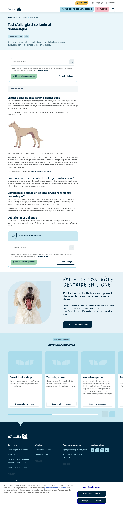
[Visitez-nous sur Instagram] (102, 450)
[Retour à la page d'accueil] (14, 9)
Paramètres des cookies (91, 487)
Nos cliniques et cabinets (18, 450)
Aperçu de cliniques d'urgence (75, 450)
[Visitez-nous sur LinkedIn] (107, 450)
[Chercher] (71, 61)
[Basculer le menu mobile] (112, 9)
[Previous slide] (105, 414)
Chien (26, 36)
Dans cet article (16, 89)
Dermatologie (13, 36)
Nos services (13, 455)
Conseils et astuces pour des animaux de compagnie (19, 460)
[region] (61, 494)
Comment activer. (43, 70)
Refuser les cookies (92, 494)
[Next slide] (112, 414)
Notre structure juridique (17, 467)
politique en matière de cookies (55, 488)
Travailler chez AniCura (44, 455)
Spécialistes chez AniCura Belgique (73, 456)
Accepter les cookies (91, 501)
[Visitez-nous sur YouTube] (97, 450)
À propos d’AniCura (43, 450)
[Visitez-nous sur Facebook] (92, 450)
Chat (20, 36)
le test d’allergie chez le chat (41, 171)
